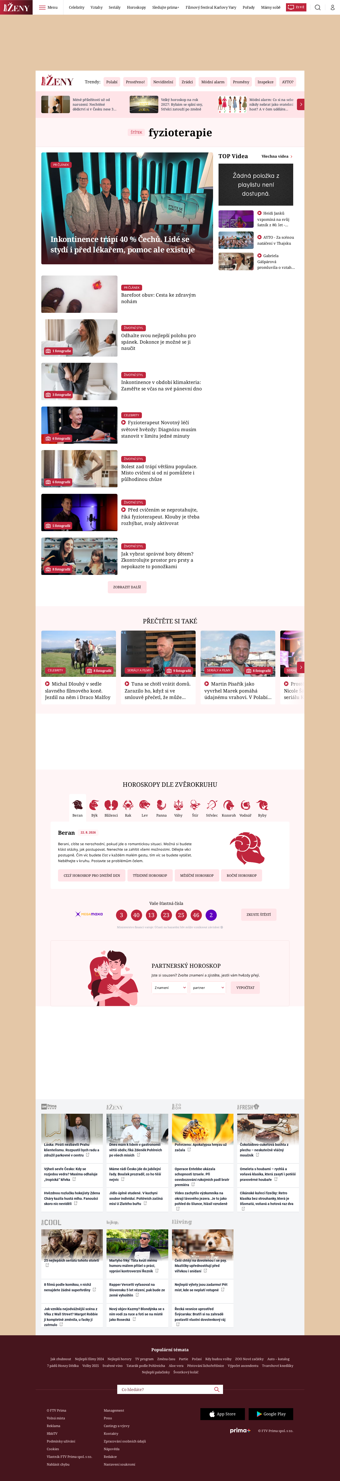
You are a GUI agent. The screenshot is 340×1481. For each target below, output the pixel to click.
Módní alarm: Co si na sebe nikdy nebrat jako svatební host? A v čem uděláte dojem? (271, 106)
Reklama (53, 1426)
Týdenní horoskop (150, 875)
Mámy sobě (271, 7)
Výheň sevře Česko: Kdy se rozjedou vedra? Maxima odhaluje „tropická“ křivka (71, 1174)
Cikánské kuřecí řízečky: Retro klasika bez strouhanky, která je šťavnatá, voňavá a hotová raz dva (266, 1198)
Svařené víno (113, 1365)
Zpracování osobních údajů (125, 1441)
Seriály (114, 7)
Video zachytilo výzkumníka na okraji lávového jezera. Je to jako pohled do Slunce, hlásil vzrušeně (201, 1198)
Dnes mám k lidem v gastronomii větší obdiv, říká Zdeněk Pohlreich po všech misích (135, 1150)
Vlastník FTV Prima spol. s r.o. (69, 1456)
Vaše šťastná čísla (166, 903)
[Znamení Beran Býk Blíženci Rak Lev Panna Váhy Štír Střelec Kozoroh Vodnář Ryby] (170, 987)
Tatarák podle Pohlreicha (145, 1365)
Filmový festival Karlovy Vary (211, 7)
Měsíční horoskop (197, 875)
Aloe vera (176, 1365)
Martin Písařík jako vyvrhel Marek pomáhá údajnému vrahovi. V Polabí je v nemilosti (236, 694)
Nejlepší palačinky (156, 1372)
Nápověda (111, 1449)
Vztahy (96, 7)
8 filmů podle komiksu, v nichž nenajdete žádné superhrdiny (67, 1287)
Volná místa (56, 1418)
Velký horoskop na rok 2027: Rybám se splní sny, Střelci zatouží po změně (182, 104)
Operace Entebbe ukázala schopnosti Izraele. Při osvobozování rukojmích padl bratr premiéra (202, 1177)
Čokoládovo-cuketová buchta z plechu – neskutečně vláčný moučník (264, 1150)
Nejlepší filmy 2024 (89, 1359)
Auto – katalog (278, 1359)
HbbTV (52, 1433)
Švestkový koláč (185, 1372)
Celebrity (76, 7)
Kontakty (111, 1433)
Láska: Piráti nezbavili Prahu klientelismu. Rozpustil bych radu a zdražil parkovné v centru (71, 1150)
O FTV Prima (56, 1410)
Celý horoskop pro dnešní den (92, 875)
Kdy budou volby (218, 1359)
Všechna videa (275, 156)
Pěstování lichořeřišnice (205, 1365)
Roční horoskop (242, 875)
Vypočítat (245, 987)
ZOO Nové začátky (249, 1359)
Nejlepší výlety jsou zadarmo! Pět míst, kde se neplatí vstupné (201, 1287)
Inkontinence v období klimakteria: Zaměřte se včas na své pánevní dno (161, 385)
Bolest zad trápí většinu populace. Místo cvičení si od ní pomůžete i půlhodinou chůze (159, 472)
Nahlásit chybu (58, 1464)
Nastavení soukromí (119, 1464)
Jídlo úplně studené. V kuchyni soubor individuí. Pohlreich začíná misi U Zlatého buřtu (136, 1198)
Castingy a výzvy (116, 1426)
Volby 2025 (90, 1365)
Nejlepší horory (119, 1359)
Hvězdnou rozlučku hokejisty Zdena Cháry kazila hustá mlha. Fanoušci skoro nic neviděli (72, 1198)
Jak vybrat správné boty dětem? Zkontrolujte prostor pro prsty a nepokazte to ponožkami (157, 560)
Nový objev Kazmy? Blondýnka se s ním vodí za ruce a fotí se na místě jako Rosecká (136, 1314)
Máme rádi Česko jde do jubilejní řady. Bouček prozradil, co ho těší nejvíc (135, 1174)
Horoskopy (136, 7)
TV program (144, 1359)
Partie (183, 1359)
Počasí (197, 1359)
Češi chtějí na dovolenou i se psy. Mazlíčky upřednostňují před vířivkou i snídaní (201, 1265)
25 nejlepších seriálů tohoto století (71, 1260)
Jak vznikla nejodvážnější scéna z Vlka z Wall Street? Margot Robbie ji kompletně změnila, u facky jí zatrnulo (71, 1317)
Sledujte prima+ (165, 7)
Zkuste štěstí (259, 914)
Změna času (166, 1359)
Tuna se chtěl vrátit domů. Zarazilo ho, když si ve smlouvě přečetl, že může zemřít (158, 694)
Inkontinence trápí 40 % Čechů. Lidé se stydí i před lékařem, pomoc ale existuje (123, 244)
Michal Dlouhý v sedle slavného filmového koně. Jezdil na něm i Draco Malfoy (78, 690)
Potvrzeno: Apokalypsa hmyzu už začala (201, 1147)
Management (114, 1410)
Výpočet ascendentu (243, 1365)
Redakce (110, 1456)
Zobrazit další (127, 587)
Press (108, 1418)
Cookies (53, 1449)
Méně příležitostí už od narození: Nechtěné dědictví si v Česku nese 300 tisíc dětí (95, 106)
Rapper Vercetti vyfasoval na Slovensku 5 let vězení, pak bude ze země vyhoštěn (137, 1290)
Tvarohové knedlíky (277, 1365)
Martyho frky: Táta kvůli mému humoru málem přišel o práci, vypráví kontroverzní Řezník (133, 1265)
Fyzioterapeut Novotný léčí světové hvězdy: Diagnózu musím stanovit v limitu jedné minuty (158, 429)
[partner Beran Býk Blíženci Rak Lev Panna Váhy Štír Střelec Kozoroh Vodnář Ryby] (208, 987)
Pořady (249, 7)
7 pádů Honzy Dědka (63, 1365)
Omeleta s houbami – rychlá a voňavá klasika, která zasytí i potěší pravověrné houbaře (268, 1174)
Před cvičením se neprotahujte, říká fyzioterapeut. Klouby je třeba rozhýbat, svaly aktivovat (160, 516)
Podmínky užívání (61, 1441)
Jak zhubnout (61, 1359)
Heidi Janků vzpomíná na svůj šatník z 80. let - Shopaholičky (273, 222)
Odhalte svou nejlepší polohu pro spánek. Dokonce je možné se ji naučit (158, 341)
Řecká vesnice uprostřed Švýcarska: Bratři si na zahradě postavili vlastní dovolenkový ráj (200, 1314)
